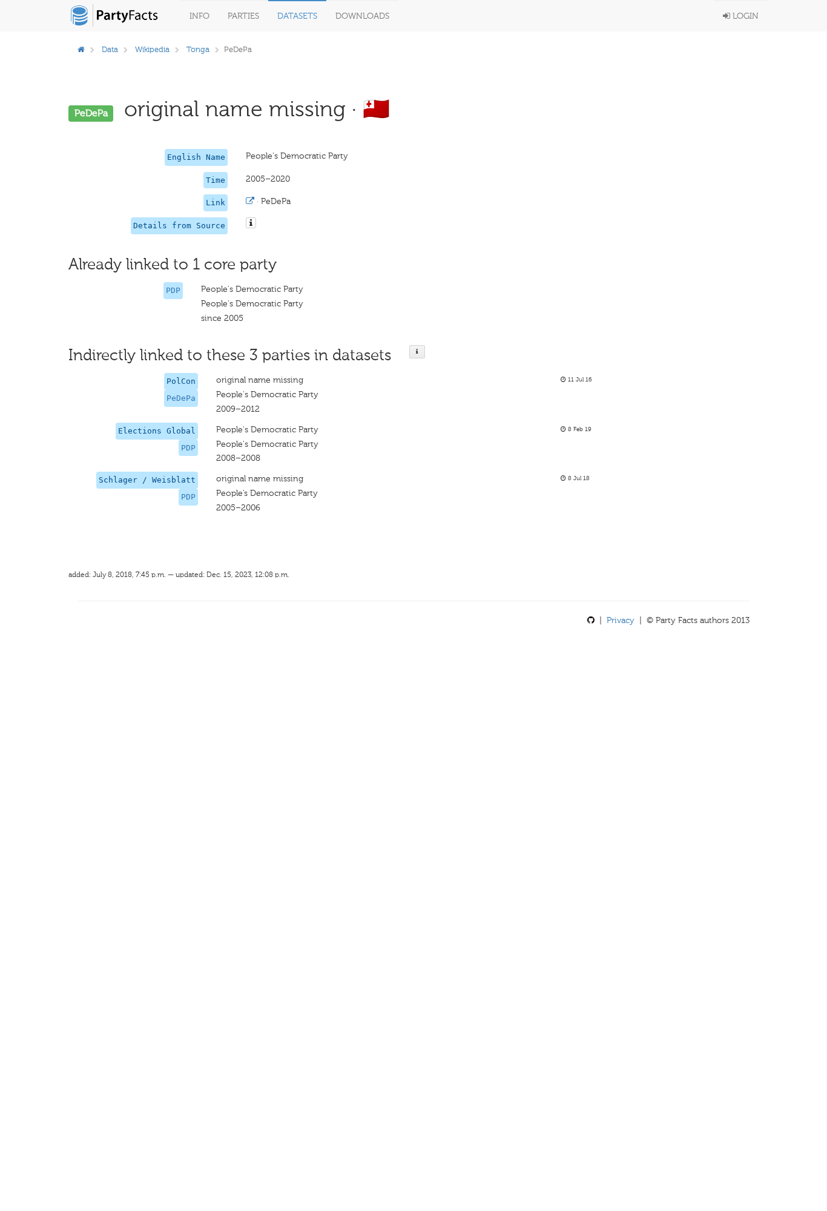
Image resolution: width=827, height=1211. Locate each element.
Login (744, 16)
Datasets (297, 16)
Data (110, 49)
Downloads (362, 16)
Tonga (197, 49)
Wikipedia (152, 49)
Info (199, 16)
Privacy (620, 620)
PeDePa (181, 398)
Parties (243, 16)
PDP (173, 290)
